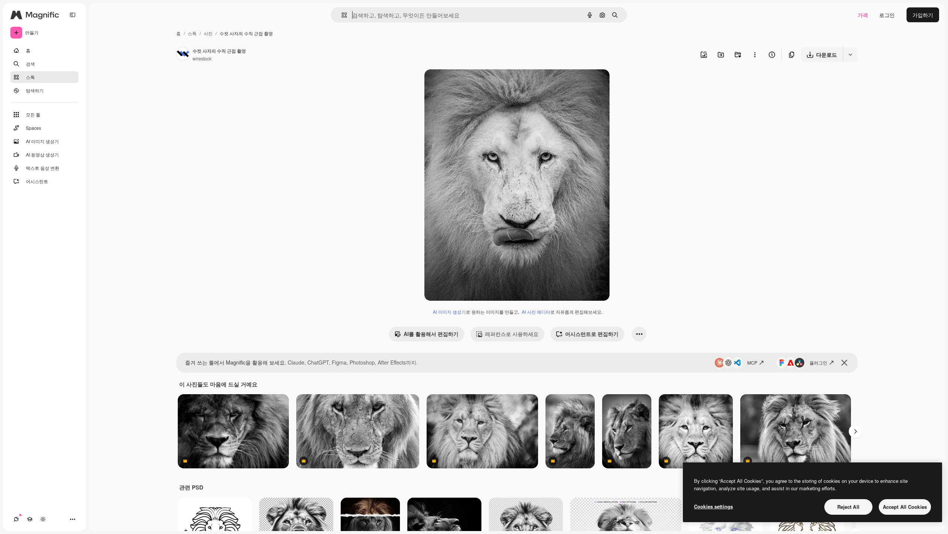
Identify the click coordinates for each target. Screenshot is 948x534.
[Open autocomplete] (341, 15)
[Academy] (30, 519)
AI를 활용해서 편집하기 (431, 333)
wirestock (202, 58)
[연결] (16, 519)
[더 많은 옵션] (754, 54)
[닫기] (844, 362)
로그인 (887, 15)
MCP (752, 362)
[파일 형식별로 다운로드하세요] (850, 54)
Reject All (848, 506)
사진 (208, 33)
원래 (467, 84)
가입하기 (922, 15)
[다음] (855, 431)
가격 (863, 15)
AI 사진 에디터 (536, 312)
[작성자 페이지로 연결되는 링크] (183, 54)
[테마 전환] (43, 519)
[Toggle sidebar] (73, 15)
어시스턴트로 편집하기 (591, 333)
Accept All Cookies (905, 506)
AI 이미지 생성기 (449, 312)
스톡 (192, 33)
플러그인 (818, 362)
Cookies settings (713, 506)
